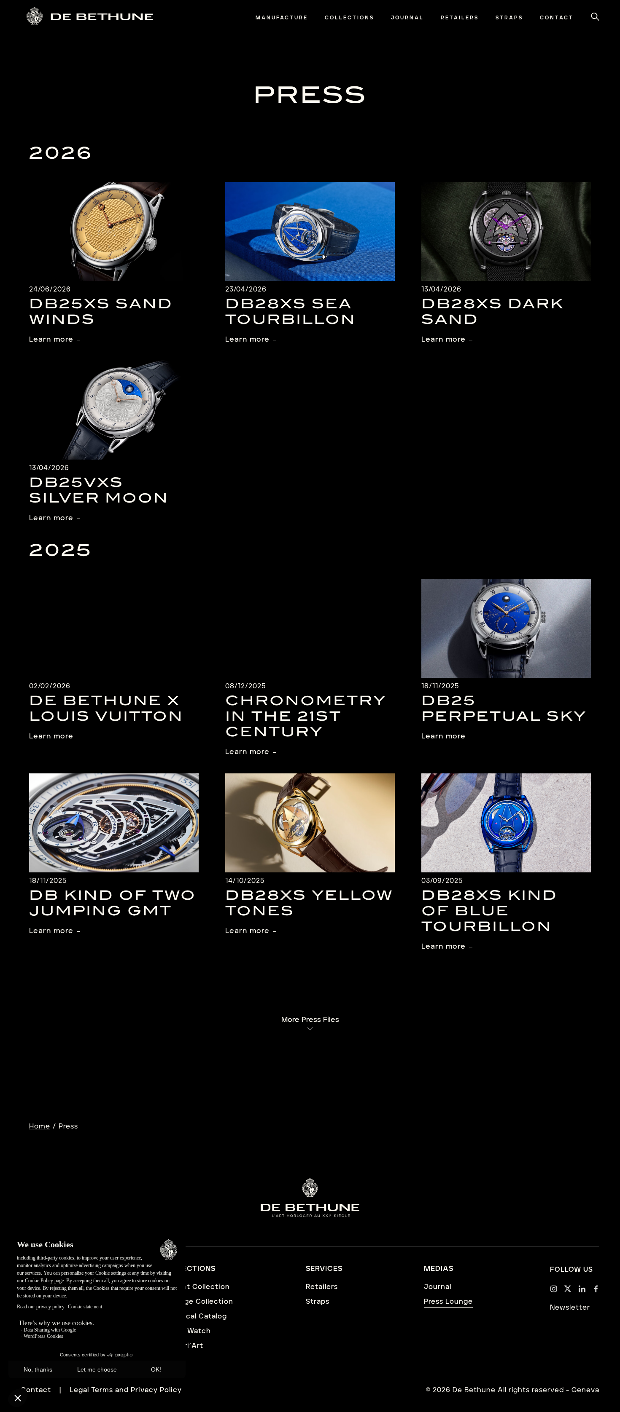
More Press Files (310, 1020)
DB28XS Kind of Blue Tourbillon (489, 912)
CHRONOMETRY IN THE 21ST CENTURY (305, 718)
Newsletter (570, 1307)
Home (39, 1126)
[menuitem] (282, 18)
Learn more (51, 339)
